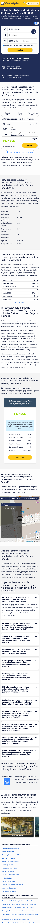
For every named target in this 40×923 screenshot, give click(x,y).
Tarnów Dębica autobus (9, 890)
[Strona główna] (11, 3)
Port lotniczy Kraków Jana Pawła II (25, 500)
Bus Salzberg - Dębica (8, 883)
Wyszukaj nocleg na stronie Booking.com (18, 45)
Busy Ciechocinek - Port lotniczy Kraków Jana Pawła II (18, 909)
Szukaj (29, 145)
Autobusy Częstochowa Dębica (11, 857)
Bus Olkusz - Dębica (8, 873)
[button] (37, 536)
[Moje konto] (23, 3)
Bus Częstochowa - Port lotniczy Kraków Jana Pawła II (18, 913)
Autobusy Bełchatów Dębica (10, 850)
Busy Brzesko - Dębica (8, 853)
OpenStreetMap (29, 543)
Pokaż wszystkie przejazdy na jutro (21, 152)
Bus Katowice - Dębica (8, 860)
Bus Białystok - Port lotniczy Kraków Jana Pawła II (17, 903)
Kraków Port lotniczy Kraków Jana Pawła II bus (16, 921)
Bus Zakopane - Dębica (9, 893)
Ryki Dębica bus (7, 880)
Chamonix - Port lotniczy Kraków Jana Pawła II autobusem (19, 906)
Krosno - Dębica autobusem (10, 863)
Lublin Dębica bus (7, 867)
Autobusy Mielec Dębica (9, 870)
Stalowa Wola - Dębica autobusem (12, 886)
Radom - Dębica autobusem (10, 877)
